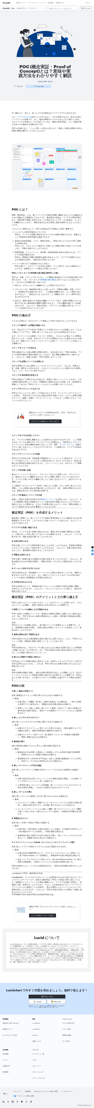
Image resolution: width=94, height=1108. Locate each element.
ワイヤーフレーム (66, 444)
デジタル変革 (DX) (68, 1023)
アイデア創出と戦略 (38, 86)
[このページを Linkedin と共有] (92, 551)
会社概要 (5, 1054)
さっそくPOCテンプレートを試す (42, 915)
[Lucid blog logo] (9, 8)
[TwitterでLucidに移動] (8, 1102)
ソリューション (31, 2)
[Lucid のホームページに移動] (9, 2)
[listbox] (61, 8)
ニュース (5, 1060)
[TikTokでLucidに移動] (31, 1102)
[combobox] (62, 8)
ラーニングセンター (39, 1078)
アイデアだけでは (24, 117)
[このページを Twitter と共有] (92, 547)
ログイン (88, 2)
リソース (42, 2)
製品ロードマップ (48, 499)
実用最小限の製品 (48, 280)
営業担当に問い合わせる (11, 1023)
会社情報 (50, 2)
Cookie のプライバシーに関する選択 (46, 1091)
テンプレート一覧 (38, 1054)
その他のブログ (20, 8)
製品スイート (20, 2)
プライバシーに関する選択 (25, 1096)
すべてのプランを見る (10, 1035)
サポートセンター (38, 1072)
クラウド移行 (66, 1029)
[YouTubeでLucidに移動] (22, 1102)
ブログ (34, 1060)
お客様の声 (6, 1066)
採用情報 (5, 1072)
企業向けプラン (60, 2)
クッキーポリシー (67, 1091)
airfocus (35, 1035)
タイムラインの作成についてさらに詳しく (45, 421)
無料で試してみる (47, 996)
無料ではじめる (85, 8)
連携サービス (36, 1041)
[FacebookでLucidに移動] (17, 1102)
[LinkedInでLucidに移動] (3, 1102)
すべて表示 (66, 1041)
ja (6, 1093)
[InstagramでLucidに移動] (13, 1102)
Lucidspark (36, 1023)
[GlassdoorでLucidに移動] (26, 1102)
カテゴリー (32, 8)
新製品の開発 (66, 1035)
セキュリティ (36, 1066)
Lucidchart (36, 1029)
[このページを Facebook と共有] (92, 554)
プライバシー (17, 1091)
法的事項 (28, 1091)
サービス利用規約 (47, 1005)
